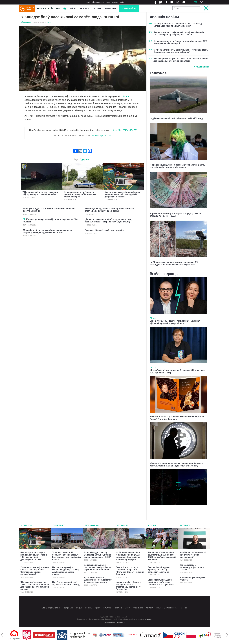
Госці (88, 2)
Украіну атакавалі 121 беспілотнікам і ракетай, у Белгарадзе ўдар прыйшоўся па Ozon (177, 24)
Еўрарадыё (26, 22)
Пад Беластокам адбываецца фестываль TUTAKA (191, 567)
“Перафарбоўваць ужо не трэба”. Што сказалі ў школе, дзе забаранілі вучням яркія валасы (180, 59)
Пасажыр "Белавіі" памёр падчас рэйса (104, 230)
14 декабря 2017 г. (102, 135)
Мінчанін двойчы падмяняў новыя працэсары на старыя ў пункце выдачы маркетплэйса (47, 231)
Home (64, 8)
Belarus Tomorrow (98, 2)
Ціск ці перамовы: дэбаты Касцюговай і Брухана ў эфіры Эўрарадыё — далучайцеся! (175, 322)
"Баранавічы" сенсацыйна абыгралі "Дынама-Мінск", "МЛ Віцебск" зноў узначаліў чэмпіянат (162, 556)
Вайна (73, 8)
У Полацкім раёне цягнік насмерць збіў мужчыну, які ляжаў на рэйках (40, 193)
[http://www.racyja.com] (81, 635)
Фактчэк (115, 2)
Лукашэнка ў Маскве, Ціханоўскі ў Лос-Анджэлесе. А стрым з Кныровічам (98, 579)
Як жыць (84, 8)
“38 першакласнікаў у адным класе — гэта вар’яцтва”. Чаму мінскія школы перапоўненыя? (180, 51)
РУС (201, 2)
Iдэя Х (108, 2)
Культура (122, 525)
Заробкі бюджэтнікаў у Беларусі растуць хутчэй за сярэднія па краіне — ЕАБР (175, 214)
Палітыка (59, 525)
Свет (50, 22)
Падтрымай (68, 608)
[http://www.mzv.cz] (118, 635)
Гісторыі (97, 8)
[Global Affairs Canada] (135, 635)
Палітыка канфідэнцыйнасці (114, 622)
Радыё (79, 608)
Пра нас (183, 608)
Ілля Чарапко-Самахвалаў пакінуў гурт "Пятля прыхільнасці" (192, 554)
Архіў (97, 608)
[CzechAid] (159, 635)
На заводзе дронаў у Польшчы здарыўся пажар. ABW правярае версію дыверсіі (79, 194)
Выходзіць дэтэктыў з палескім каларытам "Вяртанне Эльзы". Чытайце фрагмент (177, 417)
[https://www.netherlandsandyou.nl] (59, 635)
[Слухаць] (154, 318)
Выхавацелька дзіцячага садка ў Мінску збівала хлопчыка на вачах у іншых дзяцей (109, 209)
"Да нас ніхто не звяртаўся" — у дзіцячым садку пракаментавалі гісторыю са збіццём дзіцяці (109, 220)
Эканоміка (92, 525)
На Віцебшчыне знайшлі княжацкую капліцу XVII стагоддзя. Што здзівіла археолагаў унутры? (174, 263)
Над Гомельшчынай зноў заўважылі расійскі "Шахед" (176, 118)
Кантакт (149, 608)
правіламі (148, 619)
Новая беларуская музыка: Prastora (193, 578)
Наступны (227, 635)
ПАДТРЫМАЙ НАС (129, 8)
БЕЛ (195, 2)
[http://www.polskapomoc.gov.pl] (221, 635)
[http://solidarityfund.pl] (198, 635)
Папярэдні (2, 635)
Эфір (122, 2)
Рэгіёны (88, 608)
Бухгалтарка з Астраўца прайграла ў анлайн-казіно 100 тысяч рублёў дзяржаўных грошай (123, 194)
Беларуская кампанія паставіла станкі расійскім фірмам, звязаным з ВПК (97, 567)
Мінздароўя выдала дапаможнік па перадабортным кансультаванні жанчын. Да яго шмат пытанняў (176, 464)
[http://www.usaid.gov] (90, 635)
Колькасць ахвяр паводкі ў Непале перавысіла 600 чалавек (50, 220)
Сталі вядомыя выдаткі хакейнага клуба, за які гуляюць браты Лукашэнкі (161, 582)
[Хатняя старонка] (48, 8)
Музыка (185, 525)
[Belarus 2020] (29, 635)
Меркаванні (111, 8)
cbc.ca (125, 96)
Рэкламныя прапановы (166, 608)
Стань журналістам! (51, 608)
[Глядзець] (24, 219)
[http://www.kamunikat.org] (104, 635)
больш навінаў (201, 67)
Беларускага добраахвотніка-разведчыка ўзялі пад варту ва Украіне (49, 209)
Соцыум (26, 525)
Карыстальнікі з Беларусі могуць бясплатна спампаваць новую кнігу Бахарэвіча (128, 585)
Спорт (152, 525)
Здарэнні (84, 159)
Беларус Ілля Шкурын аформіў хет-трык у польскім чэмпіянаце (158, 569)
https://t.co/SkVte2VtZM (124, 130)
